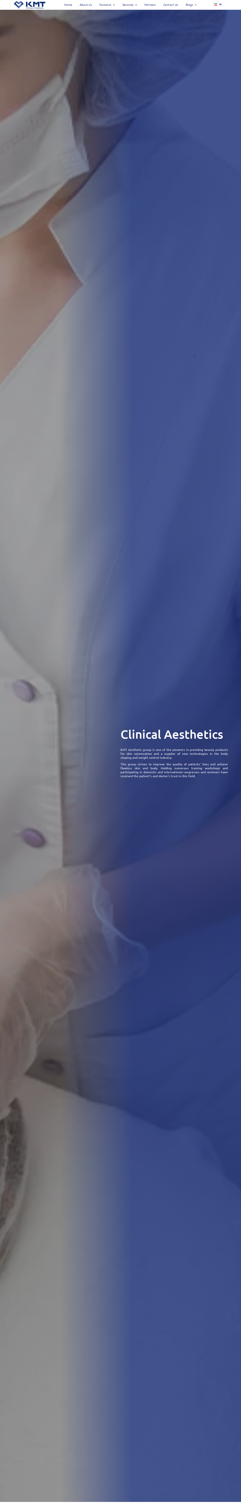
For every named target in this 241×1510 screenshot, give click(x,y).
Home (68, 5)
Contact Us (170, 5)
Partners (150, 5)
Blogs (189, 5)
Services (128, 5)
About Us (86, 5)
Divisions (105, 5)
